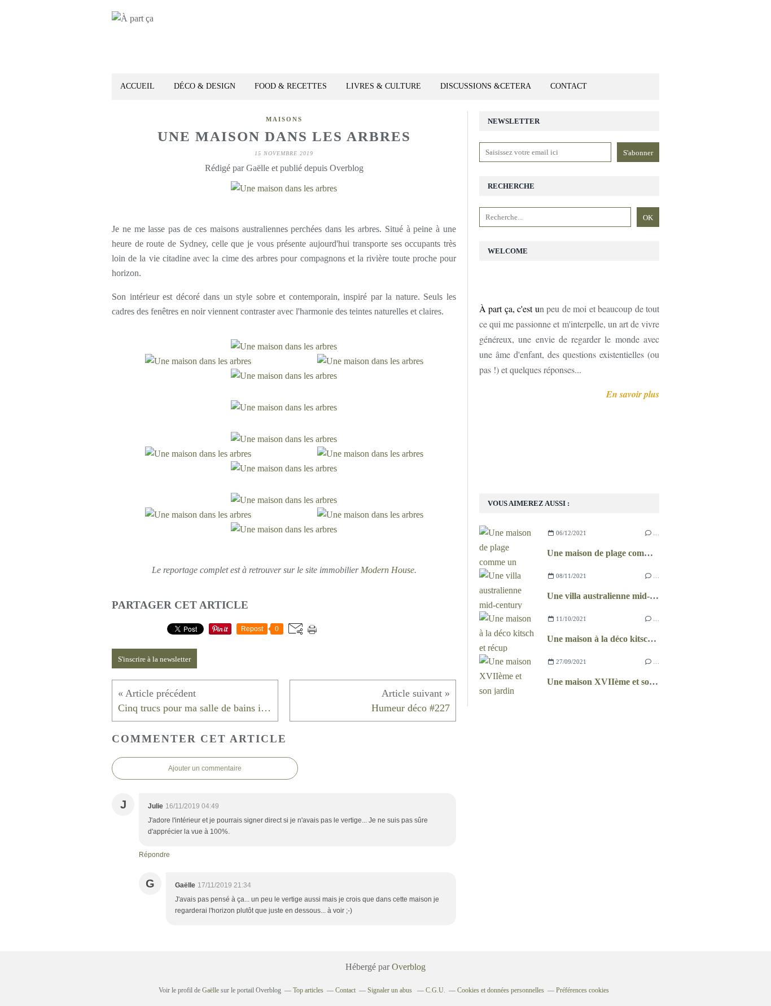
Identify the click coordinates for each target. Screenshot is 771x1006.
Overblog (409, 967)
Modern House (387, 570)
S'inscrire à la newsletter (154, 659)
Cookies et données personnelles (500, 990)
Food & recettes (291, 86)
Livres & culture (383, 86)
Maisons (284, 119)
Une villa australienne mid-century (613, 596)
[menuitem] (137, 86)
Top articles (308, 990)
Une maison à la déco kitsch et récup (616, 639)
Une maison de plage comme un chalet (620, 553)
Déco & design (204, 86)
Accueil (137, 86)
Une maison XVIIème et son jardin (613, 681)
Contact (568, 86)
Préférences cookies (582, 990)
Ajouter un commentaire (205, 768)
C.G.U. (435, 990)
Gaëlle (210, 990)
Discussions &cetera (485, 86)
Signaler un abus (390, 990)
